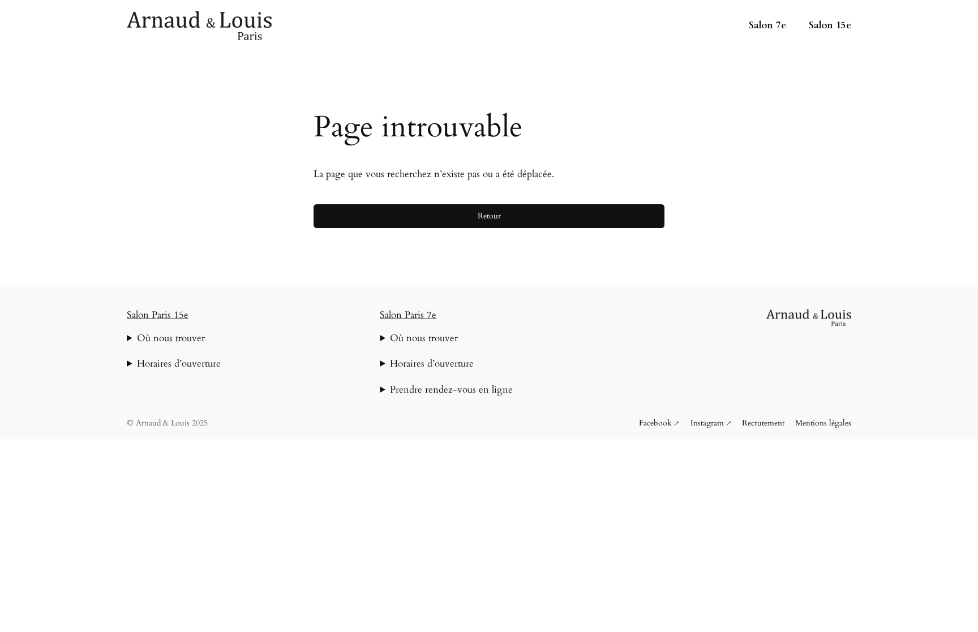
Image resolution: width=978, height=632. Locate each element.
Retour (489, 215)
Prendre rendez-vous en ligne (451, 389)
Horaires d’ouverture (179, 363)
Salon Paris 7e (408, 314)
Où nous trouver (171, 338)
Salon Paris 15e (157, 314)
